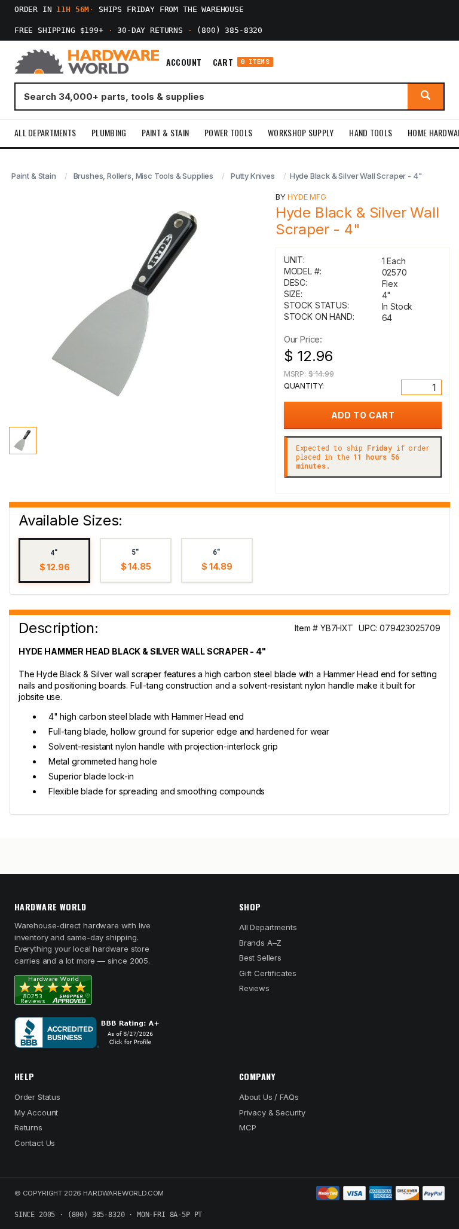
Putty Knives (253, 176)
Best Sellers (260, 957)
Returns (28, 1127)
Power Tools (228, 132)
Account (184, 62)
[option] (54, 560)
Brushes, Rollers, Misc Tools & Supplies (143, 176)
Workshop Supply (300, 132)
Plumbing (108, 132)
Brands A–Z (260, 942)
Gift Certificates (267, 973)
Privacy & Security (272, 1112)
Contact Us (34, 1143)
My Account (36, 1112)
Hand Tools (370, 132)
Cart (241, 62)
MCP (247, 1127)
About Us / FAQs (268, 1097)
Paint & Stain (165, 132)
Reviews (254, 988)
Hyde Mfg (306, 196)
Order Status (37, 1097)
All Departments (45, 132)
